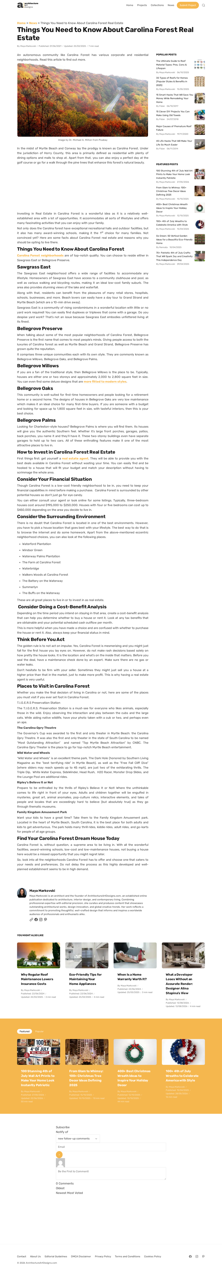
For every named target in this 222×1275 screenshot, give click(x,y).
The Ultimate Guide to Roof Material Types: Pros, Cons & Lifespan (171, 65)
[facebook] (36, 920)
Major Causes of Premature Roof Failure (173, 128)
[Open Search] (203, 5)
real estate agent (75, 458)
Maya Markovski (28, 46)
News (33, 23)
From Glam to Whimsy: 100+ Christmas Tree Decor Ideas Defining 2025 (171, 191)
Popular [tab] (39, 1031)
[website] (31, 920)
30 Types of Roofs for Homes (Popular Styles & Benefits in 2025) (172, 81)
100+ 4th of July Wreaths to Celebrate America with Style (172, 223)
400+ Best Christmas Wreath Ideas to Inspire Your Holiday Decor (172, 208)
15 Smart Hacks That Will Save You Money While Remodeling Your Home (174, 98)
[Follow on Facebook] (190, 1256)
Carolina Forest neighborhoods (40, 255)
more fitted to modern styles (105, 381)
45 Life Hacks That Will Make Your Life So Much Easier (174, 143)
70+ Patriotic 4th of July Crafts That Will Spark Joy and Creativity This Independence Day (174, 256)
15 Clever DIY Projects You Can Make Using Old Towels (173, 113)
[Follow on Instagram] (41, 920)
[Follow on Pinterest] (45, 920)
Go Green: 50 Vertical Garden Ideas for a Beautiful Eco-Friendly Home (174, 239)
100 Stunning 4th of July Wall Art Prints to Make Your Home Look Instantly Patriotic (174, 174)
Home (21, 23)
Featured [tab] (24, 1031)
